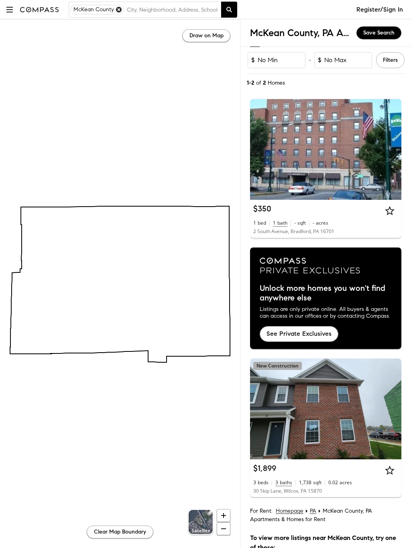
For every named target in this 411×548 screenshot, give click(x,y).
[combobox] (172, 9)
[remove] (119, 9)
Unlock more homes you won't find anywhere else (322, 293)
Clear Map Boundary (120, 531)
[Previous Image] (259, 149)
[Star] (389, 210)
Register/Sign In (379, 9)
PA (313, 510)
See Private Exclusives (299, 333)
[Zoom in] (223, 515)
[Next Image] (392, 149)
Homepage (289, 510)
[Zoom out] (223, 528)
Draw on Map (206, 35)
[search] (229, 10)
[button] (9, 9)
